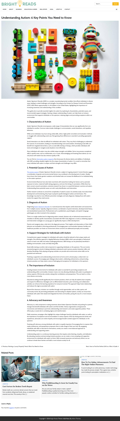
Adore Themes (76, 418)
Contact (67, 9)
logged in (11, 408)
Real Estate (43, 9)
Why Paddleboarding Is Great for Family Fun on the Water (59, 384)
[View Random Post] (116, 9)
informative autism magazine (45, 159)
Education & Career (30, 9)
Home (4, 9)
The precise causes (32, 172)
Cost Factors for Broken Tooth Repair (17, 386)
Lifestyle (59, 9)
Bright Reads (54, 418)
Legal (51, 9)
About (11, 9)
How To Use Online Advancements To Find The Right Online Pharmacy (98, 363)
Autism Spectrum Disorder (42, 207)
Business (19, 9)
